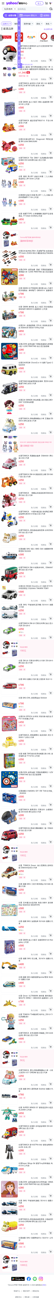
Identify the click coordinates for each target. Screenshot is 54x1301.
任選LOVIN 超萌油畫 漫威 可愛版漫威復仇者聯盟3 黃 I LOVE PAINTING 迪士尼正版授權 (36, 270)
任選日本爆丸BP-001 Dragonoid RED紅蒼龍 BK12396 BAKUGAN (36, 140)
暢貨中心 (19, 26)
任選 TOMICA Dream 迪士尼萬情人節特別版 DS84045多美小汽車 (36, 866)
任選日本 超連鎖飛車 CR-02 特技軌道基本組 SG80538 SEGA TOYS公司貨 (36, 326)
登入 (39, 3)
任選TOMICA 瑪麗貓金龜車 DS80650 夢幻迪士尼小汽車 (36, 456)
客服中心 (17, 1291)
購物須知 (36, 1291)
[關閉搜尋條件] (15, 9)
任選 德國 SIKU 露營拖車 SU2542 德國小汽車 (36, 1090)
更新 (44, 1285)
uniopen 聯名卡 (30, 15)
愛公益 (19, 61)
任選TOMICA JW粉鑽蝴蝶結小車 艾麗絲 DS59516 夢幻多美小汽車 (36, 419)
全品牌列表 (48, 29)
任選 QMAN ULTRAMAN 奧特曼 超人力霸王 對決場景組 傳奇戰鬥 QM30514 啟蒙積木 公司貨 (36, 289)
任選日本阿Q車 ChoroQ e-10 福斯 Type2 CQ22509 (36, 363)
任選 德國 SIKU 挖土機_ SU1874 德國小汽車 (36, 959)
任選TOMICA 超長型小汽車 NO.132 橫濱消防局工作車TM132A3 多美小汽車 (36, 84)
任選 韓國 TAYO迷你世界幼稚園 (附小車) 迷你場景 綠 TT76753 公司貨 (36, 754)
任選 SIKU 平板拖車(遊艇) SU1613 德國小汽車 (36, 1201)
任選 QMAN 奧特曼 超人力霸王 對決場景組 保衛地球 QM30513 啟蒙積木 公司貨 (36, 307)
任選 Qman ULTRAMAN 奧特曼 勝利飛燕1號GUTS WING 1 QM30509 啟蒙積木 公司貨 (36, 996)
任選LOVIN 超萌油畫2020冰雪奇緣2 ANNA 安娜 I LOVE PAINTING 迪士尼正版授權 (36, 1183)
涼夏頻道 (19, 41)
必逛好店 (19, 46)
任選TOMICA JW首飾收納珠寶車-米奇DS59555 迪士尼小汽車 (36, 531)
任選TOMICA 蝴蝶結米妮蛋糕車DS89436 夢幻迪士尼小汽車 (36, 494)
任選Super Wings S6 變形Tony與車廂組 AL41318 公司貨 (36, 1164)
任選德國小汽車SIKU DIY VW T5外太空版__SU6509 (36, 792)
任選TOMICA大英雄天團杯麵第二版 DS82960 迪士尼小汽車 (36, 829)
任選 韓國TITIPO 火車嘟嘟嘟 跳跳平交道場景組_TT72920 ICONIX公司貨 (36, 214)
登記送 (19, 21)
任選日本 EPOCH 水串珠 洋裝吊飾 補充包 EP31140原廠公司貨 (36, 717)
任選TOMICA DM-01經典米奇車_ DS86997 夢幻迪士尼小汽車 (36, 568)
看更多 (19, 65)
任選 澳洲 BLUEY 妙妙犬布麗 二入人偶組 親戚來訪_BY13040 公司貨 (36, 177)
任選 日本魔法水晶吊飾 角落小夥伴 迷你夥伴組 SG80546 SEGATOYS (36, 903)
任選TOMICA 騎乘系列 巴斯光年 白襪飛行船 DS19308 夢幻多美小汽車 (36, 810)
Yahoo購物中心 (16, 3)
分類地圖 (35, 1297)
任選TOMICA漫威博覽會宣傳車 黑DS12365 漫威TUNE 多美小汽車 (36, 382)
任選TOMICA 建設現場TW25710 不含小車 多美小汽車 (36, 121)
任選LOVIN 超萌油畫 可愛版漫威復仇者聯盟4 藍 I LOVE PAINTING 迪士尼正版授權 (36, 345)
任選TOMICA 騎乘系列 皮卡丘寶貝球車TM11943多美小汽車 (36, 47)
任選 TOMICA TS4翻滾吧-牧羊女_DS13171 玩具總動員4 (36, 1015)
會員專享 (19, 56)
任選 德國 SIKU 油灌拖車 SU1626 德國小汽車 (36, 922)
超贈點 (46, 15)
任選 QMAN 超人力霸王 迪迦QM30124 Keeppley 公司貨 (36, 941)
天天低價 (19, 36)
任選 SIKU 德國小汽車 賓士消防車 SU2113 (35, 679)
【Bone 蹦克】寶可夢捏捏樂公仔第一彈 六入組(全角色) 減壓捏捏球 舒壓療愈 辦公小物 (36, 68)
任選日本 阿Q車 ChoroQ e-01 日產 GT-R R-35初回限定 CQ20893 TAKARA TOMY (36, 587)
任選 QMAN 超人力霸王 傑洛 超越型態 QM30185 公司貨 (36, 103)
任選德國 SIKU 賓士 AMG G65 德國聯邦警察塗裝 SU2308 (36, 550)
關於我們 (26, 1291)
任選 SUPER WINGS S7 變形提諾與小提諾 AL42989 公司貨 (36, 1108)
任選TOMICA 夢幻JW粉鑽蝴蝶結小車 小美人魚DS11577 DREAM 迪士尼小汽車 (36, 1071)
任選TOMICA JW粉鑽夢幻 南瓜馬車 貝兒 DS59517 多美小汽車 (36, 736)
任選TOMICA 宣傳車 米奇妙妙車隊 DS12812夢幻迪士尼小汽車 (36, 1127)
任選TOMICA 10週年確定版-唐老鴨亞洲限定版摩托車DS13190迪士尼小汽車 (36, 512)
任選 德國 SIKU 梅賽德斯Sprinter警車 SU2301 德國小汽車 (36, 978)
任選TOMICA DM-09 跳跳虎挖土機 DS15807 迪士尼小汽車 (36, 475)
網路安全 (18, 1297)
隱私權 (27, 1297)
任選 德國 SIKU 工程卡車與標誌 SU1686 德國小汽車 (36, 885)
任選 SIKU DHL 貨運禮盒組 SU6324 (33, 698)
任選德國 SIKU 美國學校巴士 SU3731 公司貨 (36, 1239)
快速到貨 (19, 31)
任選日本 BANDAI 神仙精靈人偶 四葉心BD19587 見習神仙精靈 (36, 401)
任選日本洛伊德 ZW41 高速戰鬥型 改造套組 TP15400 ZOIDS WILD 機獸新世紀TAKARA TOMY (36, 252)
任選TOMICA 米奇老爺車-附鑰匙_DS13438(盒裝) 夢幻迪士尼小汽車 (36, 1034)
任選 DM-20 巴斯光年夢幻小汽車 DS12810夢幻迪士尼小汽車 (36, 661)
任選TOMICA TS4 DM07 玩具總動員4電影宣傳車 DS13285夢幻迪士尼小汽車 (36, 159)
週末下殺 (19, 51)
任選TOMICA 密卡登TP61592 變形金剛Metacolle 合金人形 (36, 1145)
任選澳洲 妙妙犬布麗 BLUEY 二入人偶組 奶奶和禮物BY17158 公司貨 (36, 196)
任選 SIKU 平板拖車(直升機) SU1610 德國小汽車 (36, 605)
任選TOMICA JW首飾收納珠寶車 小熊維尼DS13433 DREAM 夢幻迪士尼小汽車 (36, 1220)
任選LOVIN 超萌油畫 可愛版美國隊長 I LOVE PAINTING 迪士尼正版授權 (36, 773)
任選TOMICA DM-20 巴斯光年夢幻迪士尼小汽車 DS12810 (36, 624)
